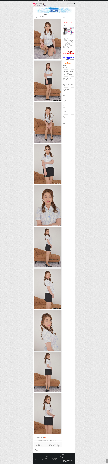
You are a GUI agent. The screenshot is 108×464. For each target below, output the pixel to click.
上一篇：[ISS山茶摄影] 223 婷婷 (107, 461)
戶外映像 (64, 122)
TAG (63, 18)
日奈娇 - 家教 (64, 85)
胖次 (51, 440)
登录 (45, 437)
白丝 (69, 45)
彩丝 (72, 44)
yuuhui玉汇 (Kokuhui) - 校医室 (66, 79)
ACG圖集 (64, 117)
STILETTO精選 (46, 0)
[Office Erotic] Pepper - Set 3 (38, 445)
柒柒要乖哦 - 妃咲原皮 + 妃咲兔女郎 (67, 83)
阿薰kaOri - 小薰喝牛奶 (37, 446)
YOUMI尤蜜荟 (68, 41)
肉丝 (50, 440)
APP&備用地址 (71, 0)
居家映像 (64, 121)
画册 (63, 118)
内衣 (47, 440)
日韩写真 (40, 16)
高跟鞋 (53, 440)
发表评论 (43, 16)
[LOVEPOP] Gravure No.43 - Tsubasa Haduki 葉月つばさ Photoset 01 (68, 71)
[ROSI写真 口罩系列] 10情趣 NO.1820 (39, 444)
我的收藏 (64, 17)
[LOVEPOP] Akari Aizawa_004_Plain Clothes (54, 445)
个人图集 (51, 0)
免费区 (41, 0)
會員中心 (64, 94)
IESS (72, 38)
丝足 (67, 42)
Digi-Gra (37, 440)
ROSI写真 (66, 40)
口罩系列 (66, 43)
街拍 (50, 459)
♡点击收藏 (35, 17)
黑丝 (68, 47)
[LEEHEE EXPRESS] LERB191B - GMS (67, 74)
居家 (66, 44)
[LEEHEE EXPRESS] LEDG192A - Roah (53, 446)
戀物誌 (38, 0)
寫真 (54, 0)
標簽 (63, 0)
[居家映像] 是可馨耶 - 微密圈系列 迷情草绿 (53, 444)
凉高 (63, 43)
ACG (60, 0)
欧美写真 (64, 112)
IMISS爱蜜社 (67, 39)
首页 (34, 0)
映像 (57, 0)
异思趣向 (70, 44)
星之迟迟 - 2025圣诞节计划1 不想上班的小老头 (68, 78)
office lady (39, 440)
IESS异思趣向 (64, 39)
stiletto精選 (43, 440)
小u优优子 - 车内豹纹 (65, 90)
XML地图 (63, 461)
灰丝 (65, 45)
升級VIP (64, 16)
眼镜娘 (71, 45)
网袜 (65, 46)
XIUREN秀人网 (65, 41)
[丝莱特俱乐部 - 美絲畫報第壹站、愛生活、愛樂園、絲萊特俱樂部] (39, 5)
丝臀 (45, 440)
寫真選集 (64, 105)
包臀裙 (49, 440)
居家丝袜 (68, 44)
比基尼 (64, 45)
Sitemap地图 (66, 461)
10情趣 (64, 38)
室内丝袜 (65, 44)
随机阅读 (107, 462)
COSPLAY (67, 38)
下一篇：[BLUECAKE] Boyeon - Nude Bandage (107, 460)
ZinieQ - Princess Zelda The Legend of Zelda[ (68, 80)
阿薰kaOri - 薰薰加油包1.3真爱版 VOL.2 (67, 67)
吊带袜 (69, 43)
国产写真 (64, 107)
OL (41, 440)
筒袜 (64, 46)
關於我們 (66, 0)
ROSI (64, 40)
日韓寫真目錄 (64, 111)
